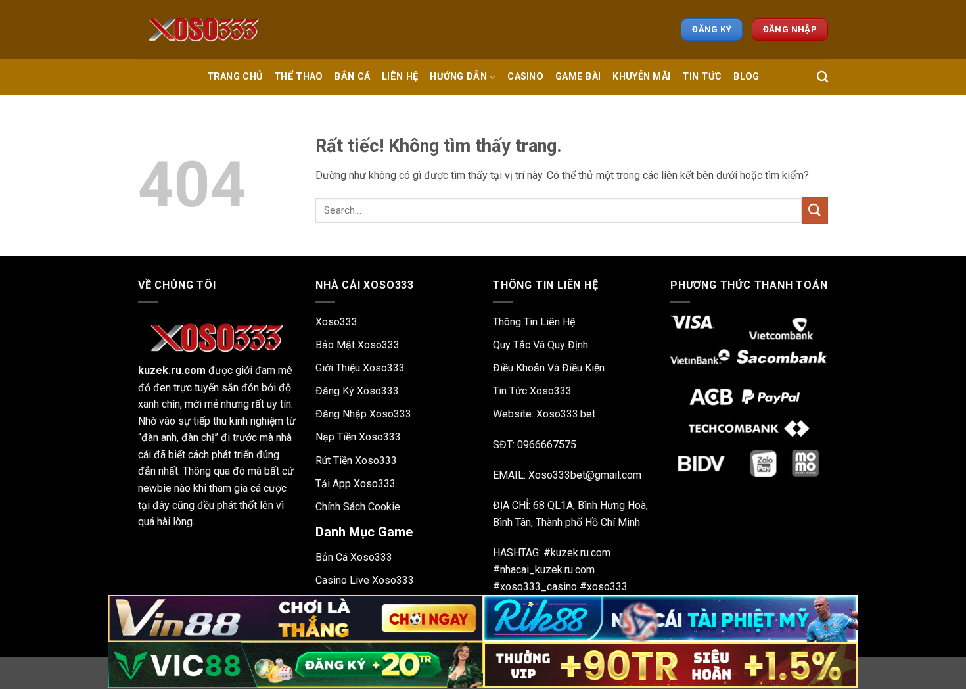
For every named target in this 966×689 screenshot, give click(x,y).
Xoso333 (336, 322)
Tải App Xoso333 (355, 483)
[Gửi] (815, 210)
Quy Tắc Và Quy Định (540, 345)
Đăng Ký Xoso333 (357, 391)
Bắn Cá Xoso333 (353, 557)
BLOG (746, 76)
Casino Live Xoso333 (364, 580)
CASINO (525, 76)
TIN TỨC (702, 76)
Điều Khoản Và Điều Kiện (549, 368)
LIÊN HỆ (400, 76)
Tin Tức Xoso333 (532, 391)
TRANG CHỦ (235, 76)
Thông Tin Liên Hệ (534, 322)
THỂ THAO (298, 76)
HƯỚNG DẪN (458, 76)
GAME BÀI (578, 76)
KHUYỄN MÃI (641, 76)
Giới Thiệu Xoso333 (360, 368)
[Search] (822, 77)
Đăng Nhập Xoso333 (363, 414)
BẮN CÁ (352, 76)
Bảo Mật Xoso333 (357, 345)
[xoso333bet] (203, 29)
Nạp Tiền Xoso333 (358, 437)
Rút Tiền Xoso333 (356, 460)
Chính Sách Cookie (357, 506)
